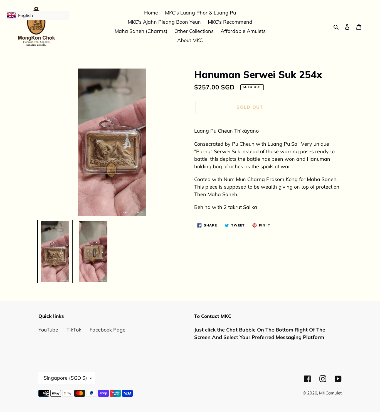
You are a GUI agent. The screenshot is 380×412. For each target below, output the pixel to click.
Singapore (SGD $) (65, 378)
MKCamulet (330, 393)
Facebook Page (107, 329)
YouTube (48, 329)
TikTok (73, 329)
